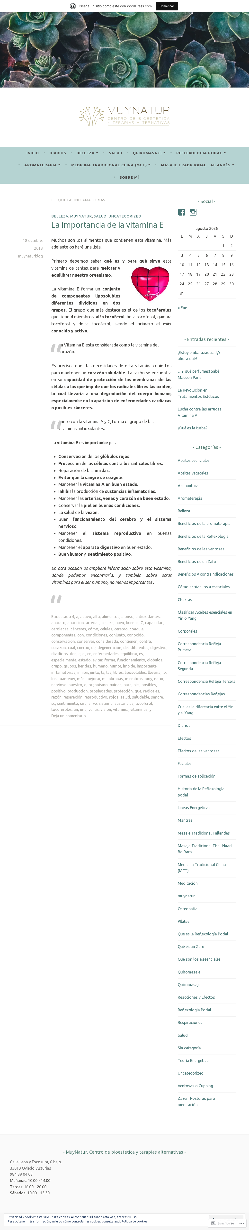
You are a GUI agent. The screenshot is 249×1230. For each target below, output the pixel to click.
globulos (154, 660)
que (138, 691)
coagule (136, 629)
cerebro (121, 629)
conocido (135, 635)
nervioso (59, 685)
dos (73, 653)
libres (118, 672)
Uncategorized (124, 216)
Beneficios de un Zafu (197, 561)
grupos (70, 666)
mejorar (93, 678)
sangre (157, 697)
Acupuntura (188, 485)
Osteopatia (187, 909)
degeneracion (109, 647)
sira (83, 703)
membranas (112, 678)
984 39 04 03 (21, 1174)
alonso (127, 616)
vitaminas (139, 709)
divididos (59, 653)
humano (100, 666)
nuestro (75, 685)
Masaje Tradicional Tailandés (196, 165)
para (128, 685)
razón (56, 697)
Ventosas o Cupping (195, 1086)
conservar (85, 641)
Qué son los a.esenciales (199, 959)
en (89, 653)
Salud (115, 153)
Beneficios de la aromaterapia (204, 523)
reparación (72, 697)
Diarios (58, 153)
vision (106, 709)
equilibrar (129, 653)
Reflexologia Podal (199, 153)
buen (120, 622)
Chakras (185, 599)
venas (94, 709)
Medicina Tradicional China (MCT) (109, 165)
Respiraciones (190, 1022)
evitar (97, 660)
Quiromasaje (147, 153)
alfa (96, 616)
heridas (84, 666)
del (126, 647)
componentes (63, 635)
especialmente (63, 660)
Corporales (187, 631)
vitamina (120, 709)
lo (164, 672)
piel (136, 685)
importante (147, 666)
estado (84, 660)
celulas (106, 629)
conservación (63, 641)
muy (148, 678)
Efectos (184, 738)
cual (71, 647)
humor (115, 666)
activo (85, 616)
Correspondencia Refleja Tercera (206, 681)
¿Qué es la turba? (192, 428)
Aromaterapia (40, 165)
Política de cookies (134, 1221)
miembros (134, 678)
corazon (58, 647)
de (93, 647)
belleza (107, 622)
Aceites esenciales (194, 460)
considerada (107, 641)
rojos (113, 697)
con (80, 635)
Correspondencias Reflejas (201, 694)
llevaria (154, 672)
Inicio (33, 153)
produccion (78, 691)
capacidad (154, 622)
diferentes (139, 647)
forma (109, 660)
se (53, 703)
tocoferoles (61, 709)
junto (94, 672)
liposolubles (135, 672)
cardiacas (60, 629)
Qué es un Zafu (191, 946)
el (83, 653)
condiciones (96, 635)
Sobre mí (129, 177)
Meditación (188, 883)
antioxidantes (147, 616)
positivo (58, 691)
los (54, 678)
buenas (132, 622)
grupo (56, 666)
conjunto (117, 635)
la (102, 672)
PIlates (183, 921)
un (76, 709)
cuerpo (83, 647)
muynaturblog (30, 256)
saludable (140, 697)
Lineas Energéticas (194, 807)
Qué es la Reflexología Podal (203, 934)
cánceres (78, 629)
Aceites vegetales (193, 473)
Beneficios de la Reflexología (203, 536)
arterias (92, 622)
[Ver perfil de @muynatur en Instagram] (194, 212)
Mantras (185, 820)
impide (129, 666)
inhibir (82, 672)
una (83, 709)
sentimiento (67, 703)
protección (123, 691)
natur (158, 678)
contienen (128, 641)
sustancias (124, 703)
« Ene (182, 307)
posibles (149, 685)
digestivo (158, 647)
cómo (93, 629)
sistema (106, 703)
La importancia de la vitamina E (107, 224)
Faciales (185, 763)
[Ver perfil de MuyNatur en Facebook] (182, 212)
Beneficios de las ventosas (201, 549)
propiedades (101, 691)
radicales (151, 691)
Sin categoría (189, 1048)
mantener (67, 678)
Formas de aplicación (196, 776)
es (141, 653)
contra (145, 641)
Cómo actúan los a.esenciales (204, 587)
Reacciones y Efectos (196, 997)
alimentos (110, 616)
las (108, 672)
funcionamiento (131, 660)
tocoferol (143, 703)
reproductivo (95, 697)
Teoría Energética (193, 1060)
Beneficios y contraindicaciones (206, 574)
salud (125, 697)
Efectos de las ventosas (199, 751)
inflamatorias (63, 672)
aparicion (75, 622)
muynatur (81, 216)
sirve (93, 703)
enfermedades (106, 653)
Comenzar (167, 6)
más (81, 678)
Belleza (86, 153)
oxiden (116, 685)
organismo (98, 685)
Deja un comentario (68, 716)
